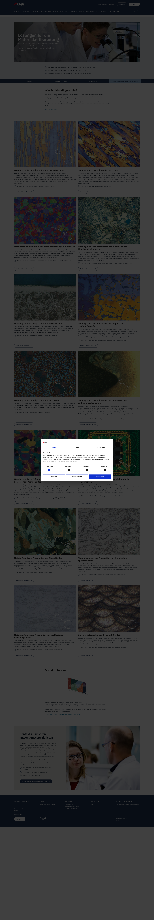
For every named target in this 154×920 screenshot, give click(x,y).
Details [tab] (77, 447)
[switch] (68, 470)
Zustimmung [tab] (53, 447)
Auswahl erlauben (77, 476)
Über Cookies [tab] (101, 447)
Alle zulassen (100, 476)
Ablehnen (54, 476)
